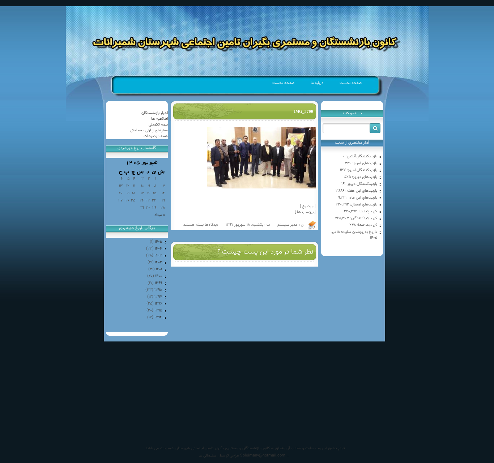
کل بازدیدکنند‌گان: (363, 218)
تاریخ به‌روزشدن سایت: (358, 232)
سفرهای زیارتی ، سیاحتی (149, 130)
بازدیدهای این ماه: (362, 198)
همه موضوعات (156, 136)
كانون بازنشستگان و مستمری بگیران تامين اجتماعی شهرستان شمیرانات (215, 448)
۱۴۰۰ (158, 276)
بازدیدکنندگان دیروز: (361, 184)
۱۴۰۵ (158, 242)
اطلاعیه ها (159, 119)
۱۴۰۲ (158, 262)
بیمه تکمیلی (158, 125)
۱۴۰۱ (159, 269)
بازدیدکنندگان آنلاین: (361, 156)
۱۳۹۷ (158, 297)
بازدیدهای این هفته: (360, 191)
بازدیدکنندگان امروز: (361, 170)
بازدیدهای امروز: (364, 163)
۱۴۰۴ (158, 249)
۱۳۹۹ (158, 283)
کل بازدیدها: (367, 211)
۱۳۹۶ (158, 304)
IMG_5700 (303, 111)
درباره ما (317, 83)
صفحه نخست (351, 83)
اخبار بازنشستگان (154, 113)
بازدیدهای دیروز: (364, 177)
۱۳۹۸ (158, 290)
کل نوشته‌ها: (366, 225)
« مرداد (159, 215)
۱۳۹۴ (158, 317)
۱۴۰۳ (158, 255)
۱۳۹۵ (158, 310)
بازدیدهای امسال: (363, 204)
